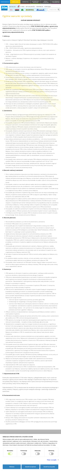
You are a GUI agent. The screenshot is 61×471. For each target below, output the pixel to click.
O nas (22, 6)
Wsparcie (39, 6)
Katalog (12, 6)
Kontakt (47, 6)
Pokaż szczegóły (51, 460)
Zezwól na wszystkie (49, 466)
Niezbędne (10, 450)
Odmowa (11, 466)
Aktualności (30, 6)
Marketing (51, 450)
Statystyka (38, 450)
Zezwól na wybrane (30, 466)
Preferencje (24, 450)
